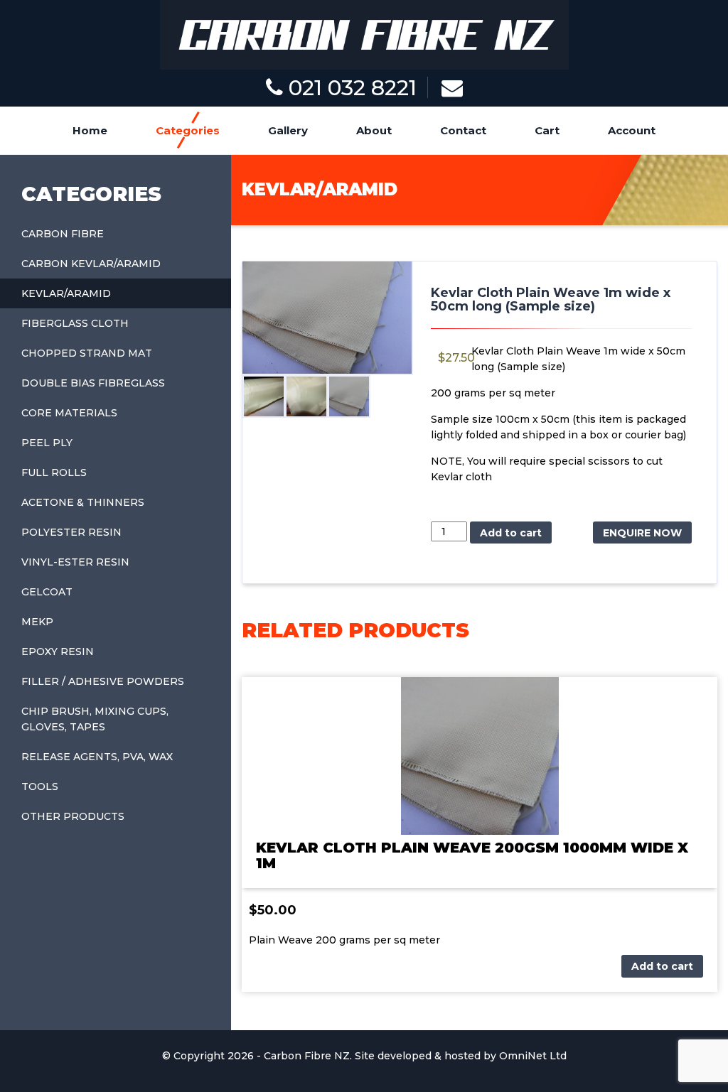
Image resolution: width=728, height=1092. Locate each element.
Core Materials (69, 412)
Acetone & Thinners (82, 502)
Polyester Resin (71, 532)
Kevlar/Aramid (66, 293)
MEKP (37, 621)
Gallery (288, 130)
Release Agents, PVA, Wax (97, 756)
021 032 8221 (350, 88)
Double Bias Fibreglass (93, 383)
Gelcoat (47, 591)
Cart (547, 130)
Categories (188, 130)
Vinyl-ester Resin (75, 562)
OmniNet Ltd (533, 1055)
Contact (463, 130)
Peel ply (47, 442)
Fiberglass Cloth (75, 323)
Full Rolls (54, 472)
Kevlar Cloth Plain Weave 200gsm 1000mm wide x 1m (472, 855)
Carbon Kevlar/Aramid (91, 263)
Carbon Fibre (62, 233)
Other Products (72, 816)
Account (631, 130)
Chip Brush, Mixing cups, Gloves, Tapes (94, 719)
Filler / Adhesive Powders (102, 681)
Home (90, 130)
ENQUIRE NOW (642, 532)
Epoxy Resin (57, 651)
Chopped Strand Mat (86, 353)
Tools (39, 786)
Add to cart (511, 532)
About (374, 130)
